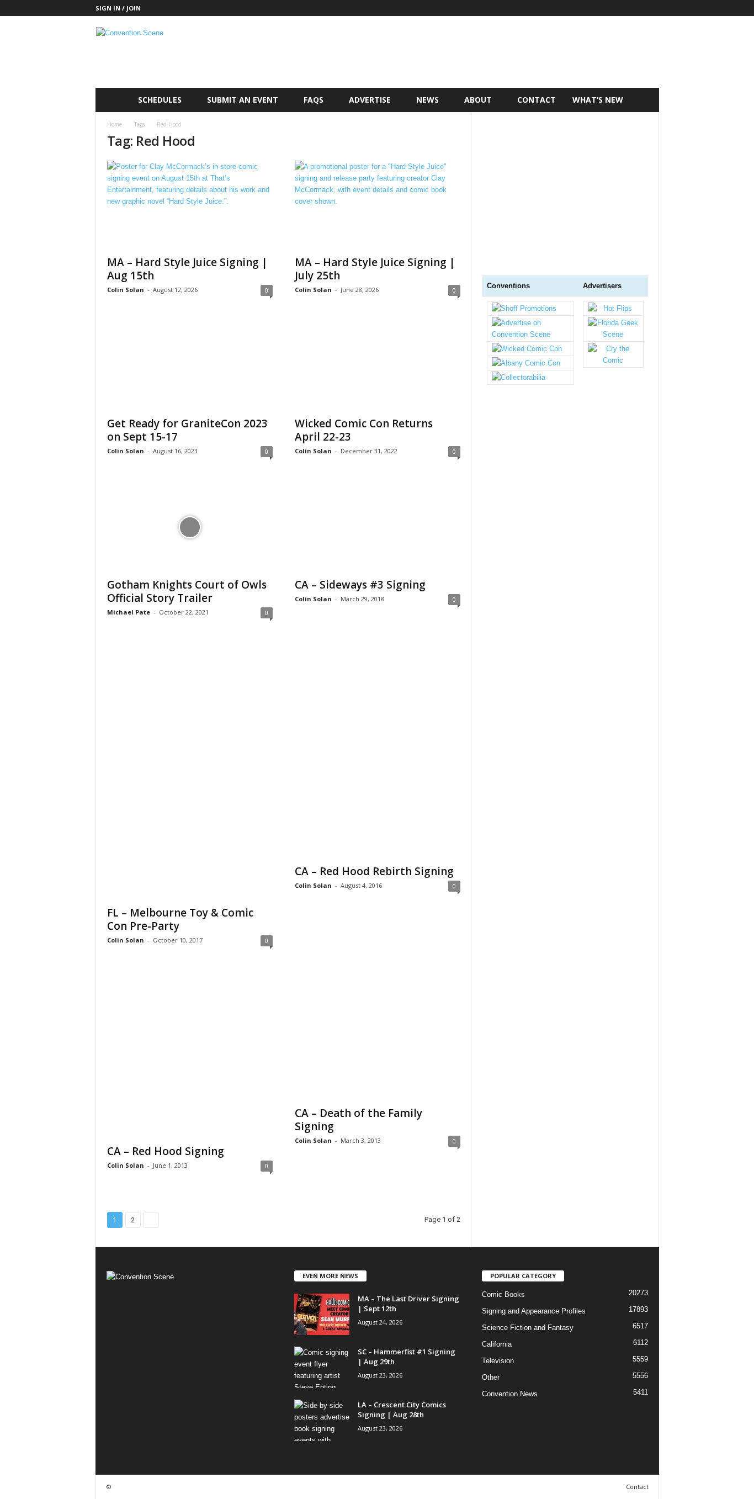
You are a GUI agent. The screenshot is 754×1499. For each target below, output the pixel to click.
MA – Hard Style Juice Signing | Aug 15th (187, 269)
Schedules (160, 99)
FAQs (313, 99)
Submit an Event (242, 99)
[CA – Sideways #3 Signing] (377, 527)
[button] (642, 100)
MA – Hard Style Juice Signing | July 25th (375, 269)
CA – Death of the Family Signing (358, 1119)
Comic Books (503, 1294)
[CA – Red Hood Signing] (190, 1055)
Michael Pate (128, 612)
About (478, 99)
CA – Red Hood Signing (165, 1151)
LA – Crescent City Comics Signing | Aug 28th (402, 1409)
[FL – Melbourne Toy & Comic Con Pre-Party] (190, 771)
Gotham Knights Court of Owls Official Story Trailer (187, 591)
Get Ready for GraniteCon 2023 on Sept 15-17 (187, 430)
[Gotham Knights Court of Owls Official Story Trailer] (190, 527)
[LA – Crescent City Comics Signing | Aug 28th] (321, 1420)
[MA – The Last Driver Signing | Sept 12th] (321, 1314)
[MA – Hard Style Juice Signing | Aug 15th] (190, 205)
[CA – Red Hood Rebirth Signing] (377, 751)
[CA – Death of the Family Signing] (377, 1036)
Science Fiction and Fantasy (528, 1327)
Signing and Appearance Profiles (534, 1311)
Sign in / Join (118, 8)
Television (498, 1361)
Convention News (510, 1394)
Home (114, 124)
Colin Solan (125, 289)
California (497, 1344)
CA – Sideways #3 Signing (360, 585)
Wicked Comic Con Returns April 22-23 (364, 430)
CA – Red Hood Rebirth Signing (374, 871)
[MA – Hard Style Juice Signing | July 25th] (377, 205)
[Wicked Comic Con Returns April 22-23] (377, 366)
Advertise (370, 99)
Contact (536, 99)
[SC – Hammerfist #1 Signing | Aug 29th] (321, 1367)
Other (491, 1377)
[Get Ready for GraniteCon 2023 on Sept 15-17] (190, 366)
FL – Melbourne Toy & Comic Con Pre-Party (180, 919)
